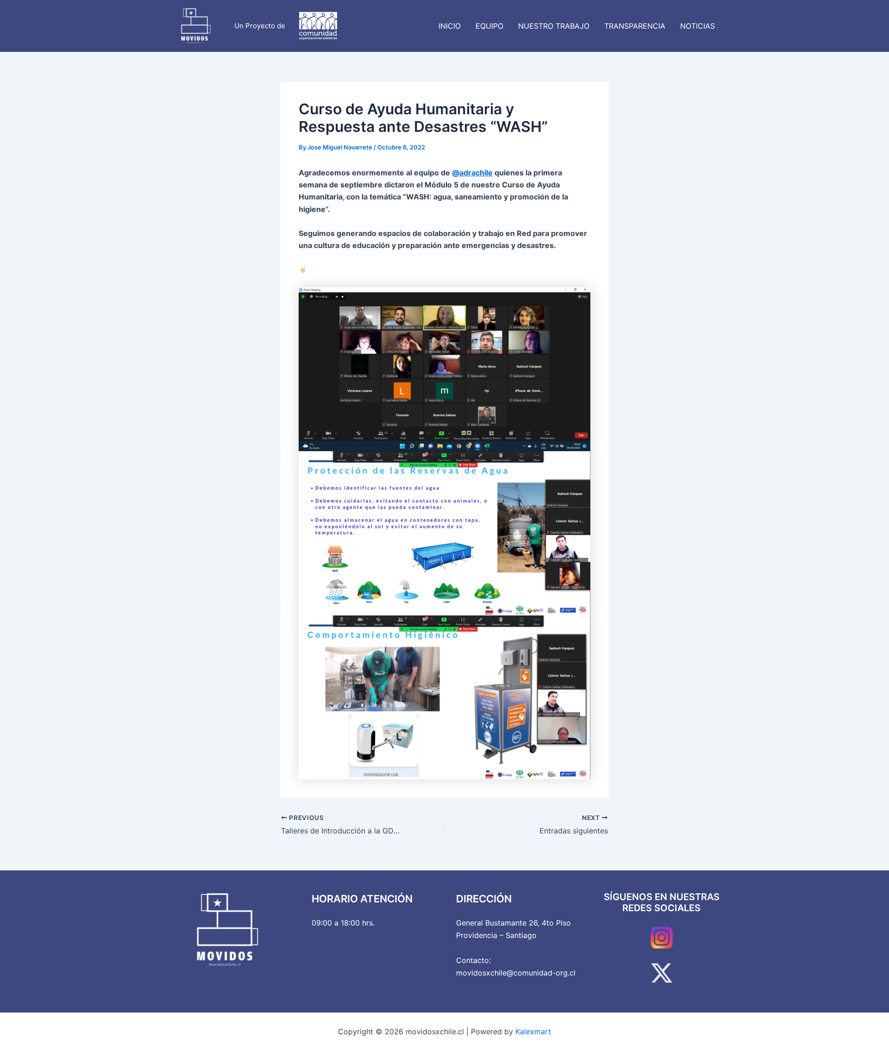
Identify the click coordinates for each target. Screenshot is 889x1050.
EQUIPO (489, 26)
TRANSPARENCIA (634, 26)
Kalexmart (533, 1031)
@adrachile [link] (472, 172)
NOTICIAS (697, 26)
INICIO (449, 26)
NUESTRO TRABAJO (553, 26)
